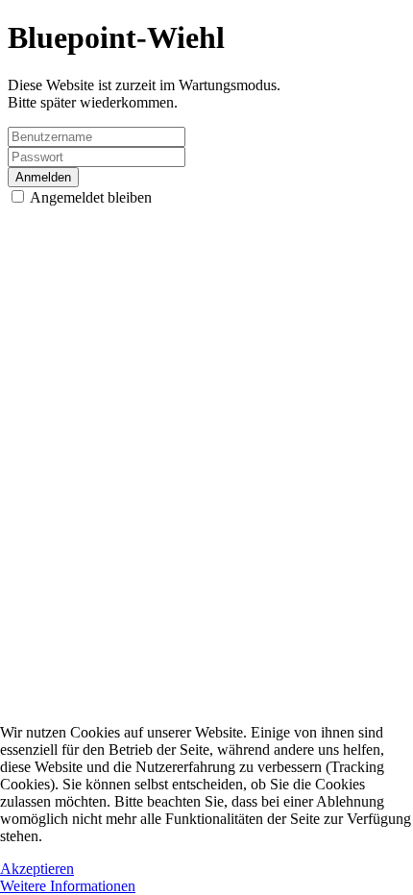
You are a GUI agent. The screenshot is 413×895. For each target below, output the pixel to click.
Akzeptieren (37, 868)
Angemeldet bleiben (89, 197)
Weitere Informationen (67, 886)
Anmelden (43, 177)
